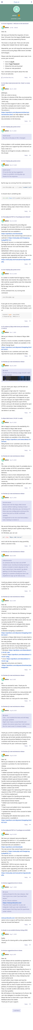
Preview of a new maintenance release (13, 361)
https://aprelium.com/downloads (12, 233)
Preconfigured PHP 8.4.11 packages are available (16, 830)
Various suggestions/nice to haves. (12, 883)
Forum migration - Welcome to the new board (15, 23)
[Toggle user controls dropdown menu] (31, 2)
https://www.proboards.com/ (12, 903)
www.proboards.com (8, 918)
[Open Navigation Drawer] (2, 2)
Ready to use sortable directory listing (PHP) (15, 930)
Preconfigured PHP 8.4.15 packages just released (16, 217)
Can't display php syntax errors (11, 127)
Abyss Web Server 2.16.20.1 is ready (13, 418)
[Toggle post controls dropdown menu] (30, 77)
